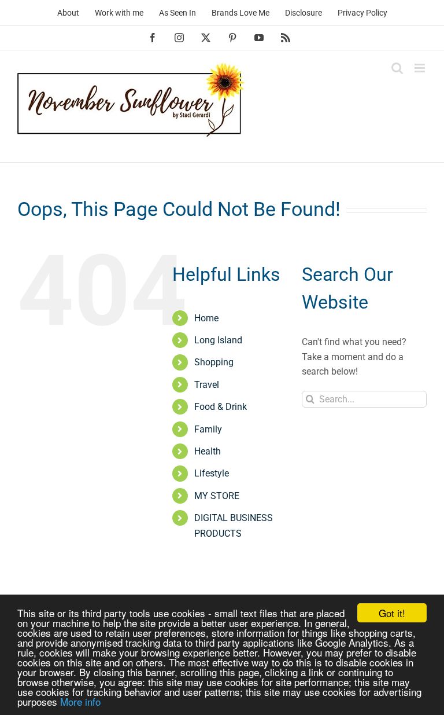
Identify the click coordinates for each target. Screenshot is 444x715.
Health (207, 451)
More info (80, 701)
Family (208, 429)
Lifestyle (211, 473)
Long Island (218, 340)
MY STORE (216, 495)
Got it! (392, 613)
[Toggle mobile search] (397, 68)
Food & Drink (220, 406)
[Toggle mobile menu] (421, 68)
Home (206, 318)
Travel (206, 384)
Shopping (214, 362)
